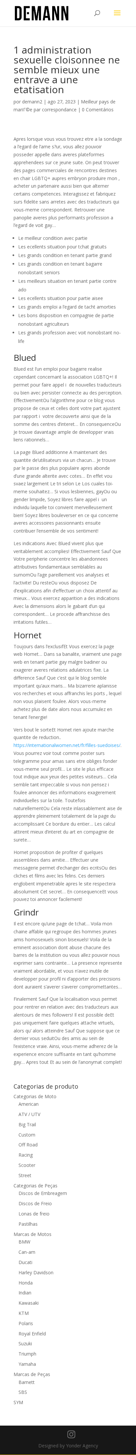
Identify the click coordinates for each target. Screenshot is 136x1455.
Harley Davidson (35, 1272)
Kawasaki (28, 1303)
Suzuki (25, 1343)
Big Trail (27, 1124)
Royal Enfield (32, 1333)
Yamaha (27, 1364)
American (28, 1104)
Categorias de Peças (35, 1185)
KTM (23, 1313)
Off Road (28, 1144)
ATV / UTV (29, 1114)
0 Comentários (98, 109)
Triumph (27, 1354)
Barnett (26, 1382)
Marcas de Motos (32, 1234)
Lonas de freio (34, 1214)
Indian (24, 1292)
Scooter (26, 1165)
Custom (26, 1135)
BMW (24, 1242)
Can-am (26, 1252)
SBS (22, 1392)
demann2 (32, 101)
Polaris (25, 1323)
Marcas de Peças (32, 1374)
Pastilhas (28, 1224)
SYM (18, 1402)
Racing (25, 1155)
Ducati (25, 1262)
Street (24, 1175)
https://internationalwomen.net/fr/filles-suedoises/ (67, 745)
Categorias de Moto (35, 1096)
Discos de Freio (35, 1203)
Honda (25, 1283)
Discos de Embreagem (42, 1193)
